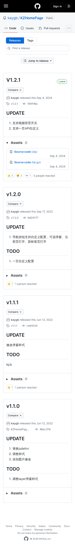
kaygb (13, 18)
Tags (30, 40)
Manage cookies (43, 529)
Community (55, 526)
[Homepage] (37, 6)
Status (42, 526)
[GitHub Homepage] (26, 538)
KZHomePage (31, 18)
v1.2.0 (13, 194)
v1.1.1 (12, 302)
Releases (15, 40)
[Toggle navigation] (6, 6)
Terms (9, 526)
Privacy (19, 526)
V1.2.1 (13, 80)
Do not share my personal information (38, 533)
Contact (27, 529)
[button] (37, 142)
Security (31, 526)
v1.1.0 (13, 406)
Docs (67, 526)
